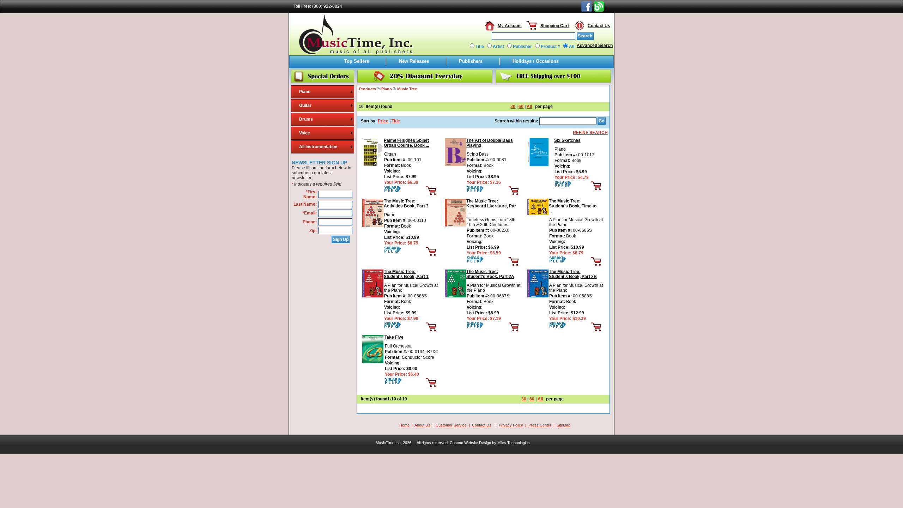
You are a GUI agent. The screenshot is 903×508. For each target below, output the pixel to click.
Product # (550, 46)
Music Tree (407, 89)
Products (367, 89)
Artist (498, 46)
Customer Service (451, 425)
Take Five (394, 337)
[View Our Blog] (599, 10)
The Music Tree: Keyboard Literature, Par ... (491, 206)
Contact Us (599, 25)
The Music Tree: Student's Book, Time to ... (572, 206)
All (571, 46)
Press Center (539, 425)
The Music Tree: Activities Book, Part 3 (406, 203)
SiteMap (563, 425)
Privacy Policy (511, 425)
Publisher (522, 46)
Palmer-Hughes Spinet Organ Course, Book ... (406, 143)
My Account (510, 25)
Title (479, 46)
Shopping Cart (554, 25)
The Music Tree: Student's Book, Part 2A (490, 274)
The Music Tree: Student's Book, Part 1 (406, 274)
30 (512, 106)
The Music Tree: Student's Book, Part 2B (573, 274)
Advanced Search (595, 45)
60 (521, 106)
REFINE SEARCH (590, 132)
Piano (386, 89)
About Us (422, 425)
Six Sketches (567, 140)
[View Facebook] (586, 10)
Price (383, 121)
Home (404, 425)
